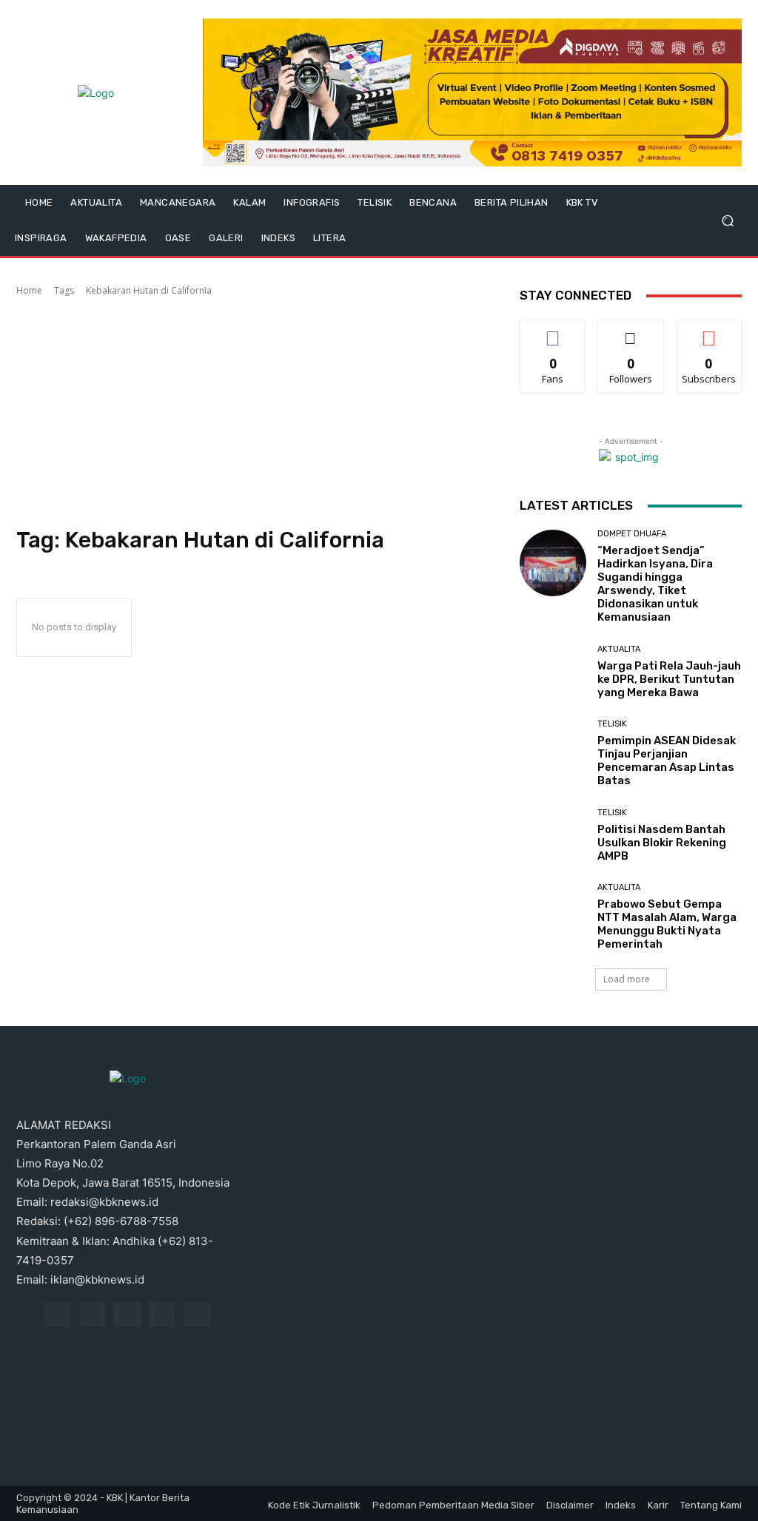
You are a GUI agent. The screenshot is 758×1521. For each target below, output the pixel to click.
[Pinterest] (127, 1314)
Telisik (612, 724)
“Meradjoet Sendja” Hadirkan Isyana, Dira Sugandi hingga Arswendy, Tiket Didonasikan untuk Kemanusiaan (655, 584)
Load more (626, 979)
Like (553, 331)
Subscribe (709, 331)
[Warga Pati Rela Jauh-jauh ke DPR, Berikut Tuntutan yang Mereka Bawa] (553, 671)
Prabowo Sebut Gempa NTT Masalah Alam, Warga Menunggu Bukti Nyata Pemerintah (667, 924)
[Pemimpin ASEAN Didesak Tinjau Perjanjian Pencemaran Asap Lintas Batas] (553, 753)
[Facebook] (57, 1314)
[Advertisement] (253, 412)
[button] (727, 220)
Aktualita (618, 649)
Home (29, 290)
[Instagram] (92, 1314)
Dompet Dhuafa (631, 534)
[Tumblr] (162, 1314)
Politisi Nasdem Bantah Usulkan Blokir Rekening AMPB (661, 843)
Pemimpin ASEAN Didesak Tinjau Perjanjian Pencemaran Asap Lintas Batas (666, 760)
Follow (631, 331)
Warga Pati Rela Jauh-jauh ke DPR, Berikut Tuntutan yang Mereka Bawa (669, 679)
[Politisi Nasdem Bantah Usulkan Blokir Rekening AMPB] (553, 835)
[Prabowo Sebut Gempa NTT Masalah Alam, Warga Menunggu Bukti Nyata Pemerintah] (553, 916)
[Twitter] (197, 1314)
